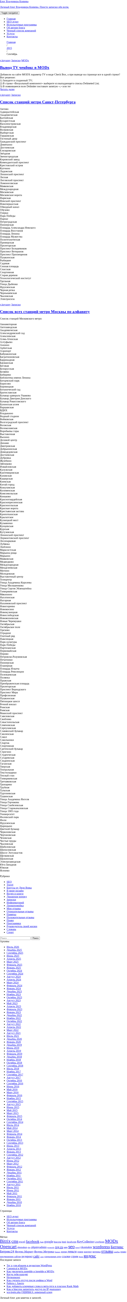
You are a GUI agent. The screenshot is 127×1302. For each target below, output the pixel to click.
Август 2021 (14, 1033)
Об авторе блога (16, 27)
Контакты (12, 36)
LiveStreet (99, 1241)
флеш (81, 1257)
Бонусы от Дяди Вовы (19, 887)
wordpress (101, 1246)
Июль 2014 (13, 1125)
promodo (50, 1247)
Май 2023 (12, 1003)
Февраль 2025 (14, 964)
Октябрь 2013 (14, 1140)
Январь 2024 (14, 988)
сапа (42, 1257)
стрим (74, 1256)
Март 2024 (13, 982)
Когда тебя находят (17, 1274)
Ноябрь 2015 (14, 1098)
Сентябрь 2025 (15, 952)
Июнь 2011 (13, 1190)
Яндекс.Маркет (24, 1251)
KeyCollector (85, 1241)
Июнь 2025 (13, 955)
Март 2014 (13, 1131)
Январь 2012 (14, 1169)
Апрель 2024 (14, 979)
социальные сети (52, 1256)
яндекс (90, 1256)
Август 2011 (14, 1184)
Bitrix (5, 1241)
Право (10, 920)
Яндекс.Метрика (44, 1251)
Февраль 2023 (14, 1009)
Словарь (11, 929)
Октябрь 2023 (14, 997)
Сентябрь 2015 (15, 1101)
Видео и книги (15, 893)
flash (42, 1242)
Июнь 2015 (13, 1107)
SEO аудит (13, 21)
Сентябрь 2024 (15, 973)
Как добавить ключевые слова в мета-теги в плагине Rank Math (43, 1286)
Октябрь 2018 (14, 1062)
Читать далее (7, 89)
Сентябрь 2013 (15, 1142)
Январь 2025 (14, 967)
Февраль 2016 (14, 1095)
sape (66, 1247)
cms (14, 1241)
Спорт (10, 932)
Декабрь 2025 (14, 949)
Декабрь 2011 (14, 1172)
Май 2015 (12, 1110)
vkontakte (86, 1247)
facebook (32, 1241)
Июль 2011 (13, 1187)
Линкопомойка (15, 905)
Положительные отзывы (20, 917)
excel (22, 1241)
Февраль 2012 (14, 1166)
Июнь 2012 (13, 1160)
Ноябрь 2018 (14, 1059)
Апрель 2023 (14, 1006)
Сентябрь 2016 (15, 1083)
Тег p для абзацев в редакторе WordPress (29, 1265)
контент (88, 1251)
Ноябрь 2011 (14, 1175)
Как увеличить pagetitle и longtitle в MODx (30, 1271)
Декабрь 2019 (14, 1045)
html (64, 1241)
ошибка (117, 1252)
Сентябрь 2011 (15, 1181)
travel (77, 1247)
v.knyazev (5, 60)
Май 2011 (12, 1193)
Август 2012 (14, 1157)
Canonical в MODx (17, 1268)
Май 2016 (12, 1089)
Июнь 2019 (13, 1047)
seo (71, 1246)
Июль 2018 (13, 1068)
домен (80, 1251)
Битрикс (117, 1247)
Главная (11, 18)
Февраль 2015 (14, 1116)
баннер (57, 1252)
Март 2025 (13, 961)
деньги (72, 1251)
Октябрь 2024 (14, 970)
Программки (14, 923)
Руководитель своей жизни (22, 926)
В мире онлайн (15, 890)
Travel (10, 884)
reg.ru (59, 1247)
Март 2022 (13, 1030)
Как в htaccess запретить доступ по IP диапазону (34, 1289)
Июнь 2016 (13, 1086)
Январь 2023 (14, 1012)
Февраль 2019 (14, 1053)
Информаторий (15, 902)
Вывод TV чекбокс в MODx (24, 67)
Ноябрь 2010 (14, 1205)
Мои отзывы (14, 908)
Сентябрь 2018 (15, 1065)
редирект (27, 1256)
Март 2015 (13, 1113)
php (29, 1247)
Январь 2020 (14, 1042)
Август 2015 (14, 1104)
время (64, 1251)
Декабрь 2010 (14, 1202)
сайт (36, 1256)
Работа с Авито (15, 1283)
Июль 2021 (13, 1036)
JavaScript (71, 1241)
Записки (16, 60)
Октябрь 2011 (14, 1178)
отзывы (107, 1251)
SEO (9, 881)
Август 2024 (14, 976)
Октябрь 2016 (14, 1080)
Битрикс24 (7, 1251)
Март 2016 (13, 1092)
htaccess (57, 1241)
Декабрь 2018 (14, 1056)
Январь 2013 (14, 1151)
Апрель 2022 (14, 1027)
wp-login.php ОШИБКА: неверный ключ (29, 1292)
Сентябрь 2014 (15, 1122)
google (48, 1241)
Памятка (11, 914)
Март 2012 (13, 1163)
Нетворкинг (13, 1277)
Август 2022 (14, 1024)
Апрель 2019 (14, 1050)
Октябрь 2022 (14, 1021)
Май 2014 (12, 1128)
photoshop (22, 1247)
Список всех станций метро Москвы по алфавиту (45, 311)
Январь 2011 (14, 1199)
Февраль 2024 (14, 985)
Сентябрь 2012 (15, 1154)
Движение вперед (17, 896)
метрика (96, 1251)
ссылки (66, 1256)
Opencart (8, 1246)
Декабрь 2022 (14, 1015)
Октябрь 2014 (14, 1119)
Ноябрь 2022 (14, 1018)
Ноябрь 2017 (14, 1071)
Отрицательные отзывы (20, 911)
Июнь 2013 (13, 1145)
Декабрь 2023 (14, 991)
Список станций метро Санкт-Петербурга (38, 102)
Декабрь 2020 (14, 1039)
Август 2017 (14, 1077)
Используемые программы (22, 24)
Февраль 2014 (14, 1134)
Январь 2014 (14, 1137)
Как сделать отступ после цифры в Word (29, 1280)
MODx (25, 60)
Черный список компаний (21, 30)
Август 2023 (14, 1000)
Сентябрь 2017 (15, 1074)
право (123, 1251)
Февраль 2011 (14, 1196)
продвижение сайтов (10, 1256)
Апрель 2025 (14, 958)
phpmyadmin (39, 1247)
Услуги (11, 33)
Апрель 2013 (14, 1148)
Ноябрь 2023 (14, 994)
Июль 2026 (13, 947)
